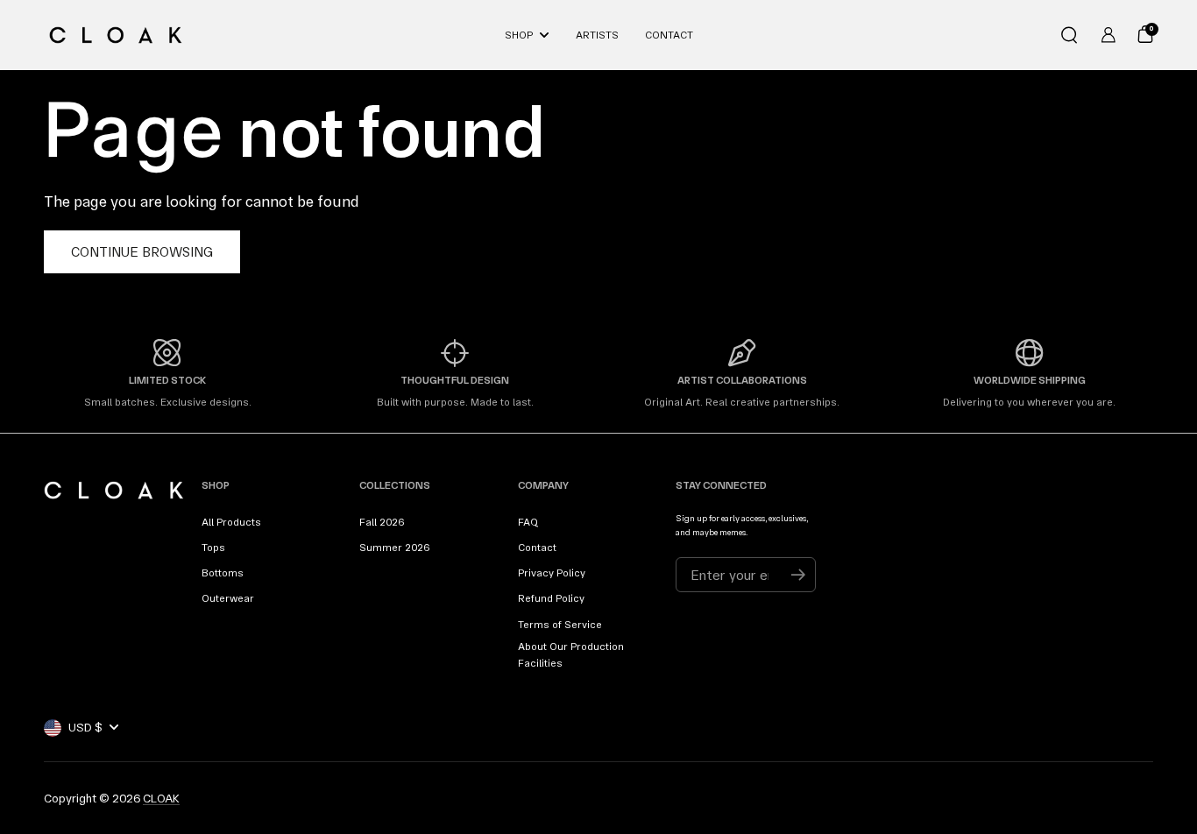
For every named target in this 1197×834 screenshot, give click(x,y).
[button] (1069, 35)
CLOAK (161, 798)
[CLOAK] (116, 35)
